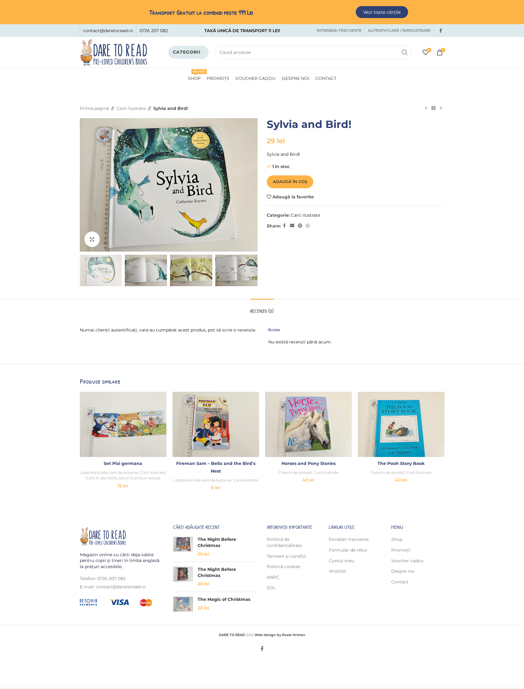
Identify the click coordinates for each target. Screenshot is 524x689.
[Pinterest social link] (300, 226)
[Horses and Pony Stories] (308, 424)
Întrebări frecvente (349, 539)
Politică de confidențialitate (284, 542)
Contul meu (341, 561)
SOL (271, 587)
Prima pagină (94, 108)
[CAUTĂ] (405, 52)
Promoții (401, 550)
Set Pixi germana (123, 463)
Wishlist (337, 571)
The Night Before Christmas (217, 542)
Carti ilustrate (131, 108)
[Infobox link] (108, 30)
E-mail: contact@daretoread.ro (113, 587)
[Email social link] (292, 226)
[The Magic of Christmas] (183, 604)
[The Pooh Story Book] (401, 424)
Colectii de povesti (295, 472)
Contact (399, 582)
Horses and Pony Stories (308, 463)
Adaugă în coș (290, 181)
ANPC (273, 577)
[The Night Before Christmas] (183, 547)
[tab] (262, 308)
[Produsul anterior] (426, 108)
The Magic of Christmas (224, 599)
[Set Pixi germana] (123, 424)
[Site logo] (113, 52)
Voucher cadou (407, 561)
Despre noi (402, 571)
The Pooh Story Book (401, 463)
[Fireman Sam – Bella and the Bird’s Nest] (216, 424)
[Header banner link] (262, 12)
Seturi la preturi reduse (139, 478)
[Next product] (440, 108)
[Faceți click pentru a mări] (92, 239)
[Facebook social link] (440, 31)
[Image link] (103, 535)
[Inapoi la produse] (433, 108)
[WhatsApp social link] (307, 226)
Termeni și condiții (286, 556)
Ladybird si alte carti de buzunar (109, 472)
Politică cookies (283, 566)
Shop (396, 539)
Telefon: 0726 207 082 (103, 578)
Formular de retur (348, 550)
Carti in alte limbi (101, 478)
